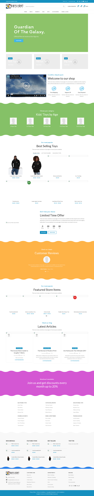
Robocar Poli (20, 412)
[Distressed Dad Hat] (57, 165)
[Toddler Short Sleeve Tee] (63, 303)
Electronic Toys (22, 402)
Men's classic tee (15, 443)
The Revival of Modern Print (47, 351)
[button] (26, 85)
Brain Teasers (76, 425)
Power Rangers (21, 420)
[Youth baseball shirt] (13, 303)
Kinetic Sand (48, 423)
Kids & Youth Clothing (52, 479)
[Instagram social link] (81, 1)
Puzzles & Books (77, 416)
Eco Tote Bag (78, 176)
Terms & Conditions (41, 492)
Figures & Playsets (23, 416)
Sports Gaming (76, 420)
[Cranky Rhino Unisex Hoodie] (36, 165)
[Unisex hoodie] (47, 303)
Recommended (72, 482)
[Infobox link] (54, 91)
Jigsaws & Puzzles (77, 423)
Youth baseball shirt (13, 311)
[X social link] (79, 1)
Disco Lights (48, 418)
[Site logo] (14, 6)
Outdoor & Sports (50, 402)
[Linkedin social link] (85, 1)
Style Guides (19, 348)
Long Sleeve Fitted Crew (57, 201)
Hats (49, 482)
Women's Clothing (52, 477)
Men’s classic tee (78, 201)
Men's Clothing (51, 475)
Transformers (21, 425)
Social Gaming (76, 418)
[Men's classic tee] (8, 445)
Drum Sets (47, 420)
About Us (29, 475)
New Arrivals (71, 477)
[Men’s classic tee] (78, 190)
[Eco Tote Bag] (78, 165)
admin (21, 355)
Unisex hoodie (47, 311)
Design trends (47, 348)
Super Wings (76, 412)
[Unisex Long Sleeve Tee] (30, 303)
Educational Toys (78, 402)
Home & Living (51, 486)
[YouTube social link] (83, 1)
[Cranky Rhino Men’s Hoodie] (15, 165)
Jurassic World (21, 418)
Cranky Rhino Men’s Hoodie (16, 176)
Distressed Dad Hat (57, 176)
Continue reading (19, 359)
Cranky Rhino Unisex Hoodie (36, 176)
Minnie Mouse (48, 412)
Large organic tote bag (36, 201)
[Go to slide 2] (46, 271)
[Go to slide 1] (45, 271)
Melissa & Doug (76, 409)
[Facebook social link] (77, 1)
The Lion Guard (48, 405)
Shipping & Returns (31, 482)
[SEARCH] (63, 6)
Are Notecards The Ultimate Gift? (74, 351)
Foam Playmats (48, 409)
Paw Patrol (20, 407)
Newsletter (29, 486)
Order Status (30, 479)
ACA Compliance (60, 492)
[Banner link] (19, 61)
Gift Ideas (75, 348)
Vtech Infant (20, 409)
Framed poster (16, 201)
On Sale (70, 479)
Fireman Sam (76, 405)
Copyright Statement (51, 492)
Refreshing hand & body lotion (80, 311)
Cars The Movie (21, 423)
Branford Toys (76, 407)
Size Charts (29, 484)
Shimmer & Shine (49, 407)
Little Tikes (20, 405)
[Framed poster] (15, 190)
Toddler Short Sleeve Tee (63, 311)
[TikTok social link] (87, 1)
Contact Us (29, 477)
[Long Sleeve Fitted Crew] (57, 190)
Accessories (50, 484)
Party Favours (48, 425)
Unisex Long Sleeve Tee (30, 311)
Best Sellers (71, 475)
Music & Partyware (50, 416)
